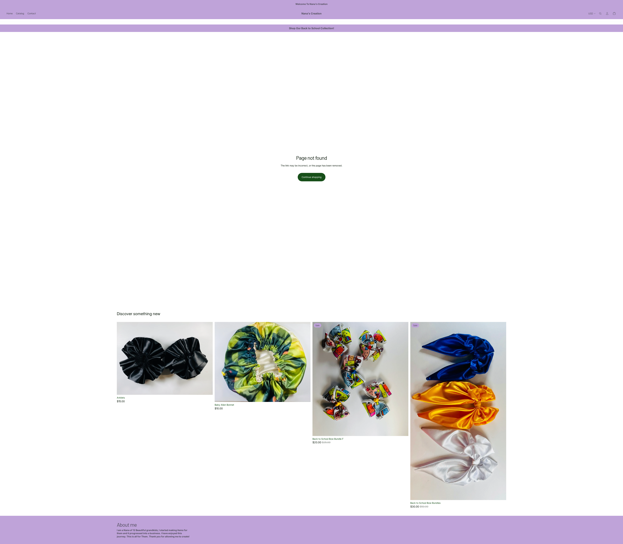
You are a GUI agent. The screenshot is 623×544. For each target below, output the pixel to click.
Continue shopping (312, 177)
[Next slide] (208, 358)
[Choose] (208, 390)
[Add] (305, 397)
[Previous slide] (122, 358)
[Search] (600, 13)
